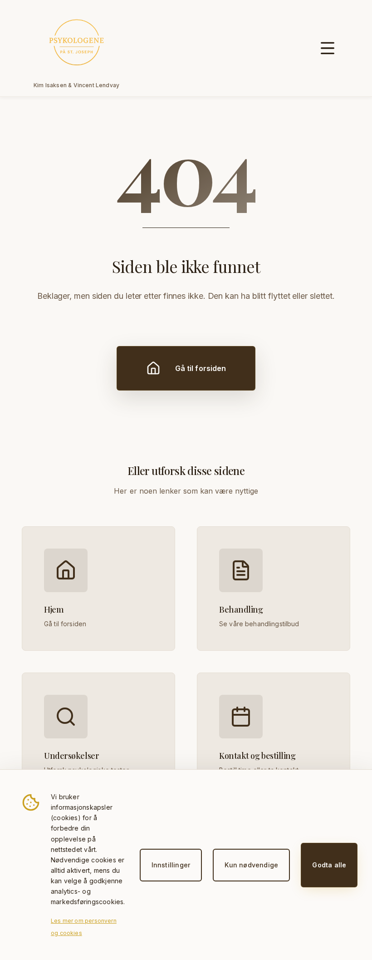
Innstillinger (171, 865)
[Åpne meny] (327, 48)
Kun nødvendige (251, 865)
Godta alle (329, 865)
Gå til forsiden (200, 368)
